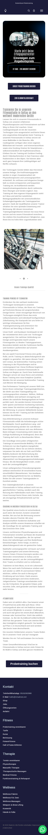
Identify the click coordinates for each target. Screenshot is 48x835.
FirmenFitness (9, 741)
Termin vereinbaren (11, 760)
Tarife (5, 730)
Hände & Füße (9, 812)
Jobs (5, 704)
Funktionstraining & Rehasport (16, 778)
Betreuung (7, 738)
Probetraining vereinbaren (14, 727)
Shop (5, 700)
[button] (41, 10)
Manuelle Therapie (11, 768)
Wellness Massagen (11, 801)
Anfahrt (6, 711)
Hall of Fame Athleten (12, 745)
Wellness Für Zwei (11, 798)
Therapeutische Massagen (14, 771)
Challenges (38, 610)
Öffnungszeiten (9, 708)
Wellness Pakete (10, 794)
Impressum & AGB (38, 825)
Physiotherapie (9, 764)
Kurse (5, 734)
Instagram (33, 635)
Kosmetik (7, 808)
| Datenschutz (7, 828)
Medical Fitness (10, 775)
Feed (19, 635)
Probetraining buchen (24, 663)
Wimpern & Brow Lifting (13, 805)
